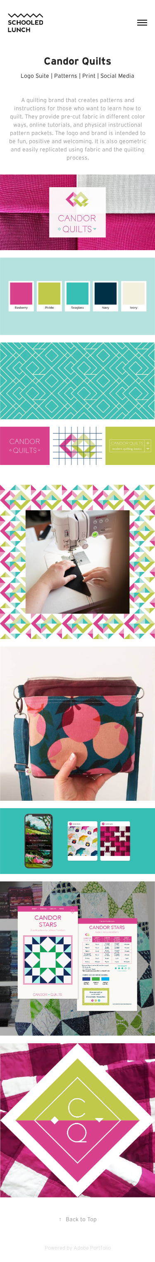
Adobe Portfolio (92, 1248)
